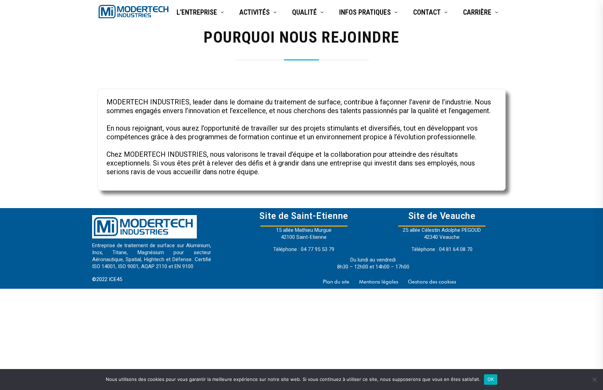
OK (490, 379)
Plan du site (336, 282)
